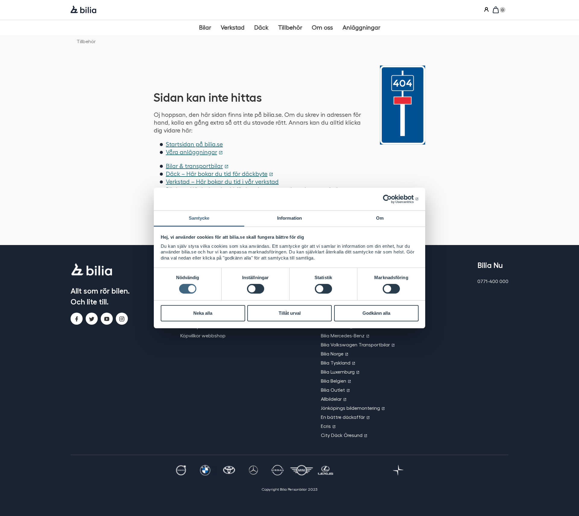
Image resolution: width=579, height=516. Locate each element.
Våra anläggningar (191, 151)
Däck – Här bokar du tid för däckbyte (216, 173)
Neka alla (202, 313)
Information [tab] (289, 218)
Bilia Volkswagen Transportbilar (355, 344)
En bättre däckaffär (343, 417)
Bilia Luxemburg (338, 371)
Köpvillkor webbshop (203, 335)
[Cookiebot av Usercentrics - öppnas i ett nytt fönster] (392, 198)
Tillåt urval (290, 313)
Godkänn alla (376, 313)
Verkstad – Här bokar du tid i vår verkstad (222, 181)
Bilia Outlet (333, 390)
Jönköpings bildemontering (350, 408)
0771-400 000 (492, 281)
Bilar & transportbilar (194, 165)
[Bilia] (83, 9)
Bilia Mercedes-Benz (343, 335)
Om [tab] (380, 218)
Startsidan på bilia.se (194, 144)
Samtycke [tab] (199, 218)
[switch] (255, 289)
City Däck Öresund (341, 435)
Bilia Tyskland (335, 362)
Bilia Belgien (333, 381)
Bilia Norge (332, 353)
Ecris (326, 426)
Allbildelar (331, 399)
